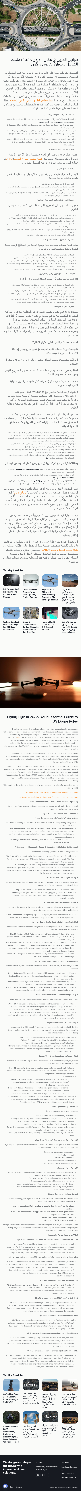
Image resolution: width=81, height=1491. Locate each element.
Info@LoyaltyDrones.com (69, 1468)
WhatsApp (20, 469)
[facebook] (42, 1475)
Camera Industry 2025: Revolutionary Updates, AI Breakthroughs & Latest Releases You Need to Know (11, 1434)
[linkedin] (47, 1475)
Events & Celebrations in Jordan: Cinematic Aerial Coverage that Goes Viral (30, 627)
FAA (18, 737)
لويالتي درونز (20, 492)
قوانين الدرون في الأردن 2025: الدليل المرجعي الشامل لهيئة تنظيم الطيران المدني (49, 1400)
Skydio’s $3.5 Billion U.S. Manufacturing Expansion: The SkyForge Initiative (50, 594)
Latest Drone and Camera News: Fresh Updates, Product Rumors (30, 593)
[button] (76, 4)
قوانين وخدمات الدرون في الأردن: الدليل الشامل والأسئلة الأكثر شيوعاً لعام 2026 (69, 1399)
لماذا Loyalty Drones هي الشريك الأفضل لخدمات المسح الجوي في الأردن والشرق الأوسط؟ (68, 596)
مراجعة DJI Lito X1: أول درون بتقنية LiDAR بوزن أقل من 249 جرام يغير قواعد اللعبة (69, 627)
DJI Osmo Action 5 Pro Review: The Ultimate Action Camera (11, 593)
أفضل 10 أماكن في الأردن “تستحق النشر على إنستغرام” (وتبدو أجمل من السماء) (31, 1431)
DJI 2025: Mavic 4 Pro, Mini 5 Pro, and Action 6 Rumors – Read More (52, 792)
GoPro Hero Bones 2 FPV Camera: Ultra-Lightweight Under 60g (11, 1398)
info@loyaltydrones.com (63, 478)
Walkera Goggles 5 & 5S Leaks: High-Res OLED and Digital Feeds (11, 626)
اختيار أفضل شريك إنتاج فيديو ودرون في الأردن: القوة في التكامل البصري (50, 1430)
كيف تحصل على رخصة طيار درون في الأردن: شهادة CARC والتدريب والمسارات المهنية (31, 1398)
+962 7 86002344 (67, 1473)
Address (39, 1466)
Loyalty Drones (54, 1487)
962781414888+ (32, 469)
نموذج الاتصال (39, 480)
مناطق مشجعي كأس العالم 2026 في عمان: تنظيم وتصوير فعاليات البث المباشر (69, 1431)
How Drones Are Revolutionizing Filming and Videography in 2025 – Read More (48, 797)
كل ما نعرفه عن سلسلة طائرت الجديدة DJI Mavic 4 (48, 626)
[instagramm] (38, 1475)
